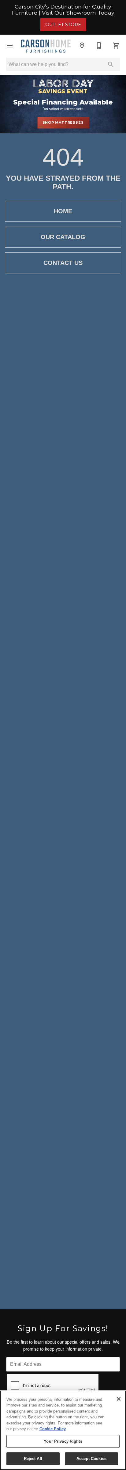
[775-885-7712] (99, 45)
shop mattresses (63, 122)
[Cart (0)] (116, 45)
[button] (9, 45)
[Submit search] (110, 64)
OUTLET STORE (63, 24)
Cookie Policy (52, 1429)
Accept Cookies (91, 1458)
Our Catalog (63, 237)
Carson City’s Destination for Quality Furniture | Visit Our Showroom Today (63, 10)
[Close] (118, 1399)
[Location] (82, 45)
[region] (63, 1430)
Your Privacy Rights (63, 1441)
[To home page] (46, 45)
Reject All (33, 1458)
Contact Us (63, 262)
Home (63, 211)
